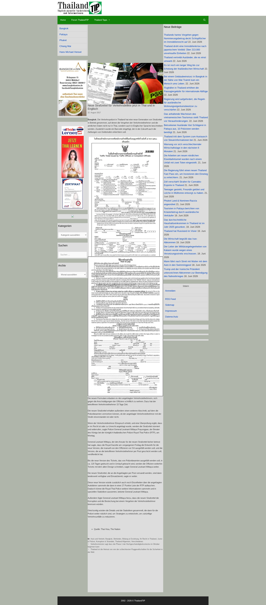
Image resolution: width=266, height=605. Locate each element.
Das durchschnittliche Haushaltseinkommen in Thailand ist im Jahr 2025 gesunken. (184, 223)
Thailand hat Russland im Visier (180, 231)
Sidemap (169, 305)
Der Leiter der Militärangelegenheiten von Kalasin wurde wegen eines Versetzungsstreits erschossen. (185, 250)
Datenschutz (171, 316)
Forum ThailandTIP (80, 20)
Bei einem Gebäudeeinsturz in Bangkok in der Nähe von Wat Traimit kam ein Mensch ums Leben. (185, 80)
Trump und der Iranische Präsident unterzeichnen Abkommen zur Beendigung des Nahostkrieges (185, 273)
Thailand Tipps (100, 20)
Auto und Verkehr (97, 539)
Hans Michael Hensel (70, 52)
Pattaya (63, 34)
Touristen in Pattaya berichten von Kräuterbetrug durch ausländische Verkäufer (181, 212)
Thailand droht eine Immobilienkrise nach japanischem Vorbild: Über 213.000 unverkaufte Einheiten (185, 50)
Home (63, 20)
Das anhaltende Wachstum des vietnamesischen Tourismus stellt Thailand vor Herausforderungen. (186, 117)
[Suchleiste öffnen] (204, 20)
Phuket (63, 40)
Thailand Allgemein (122, 541)
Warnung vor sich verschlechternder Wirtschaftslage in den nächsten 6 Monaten (182, 148)
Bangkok (108, 539)
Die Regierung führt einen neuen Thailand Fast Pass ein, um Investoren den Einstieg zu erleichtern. (186, 174)
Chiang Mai (65, 46)
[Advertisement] (125, 43)
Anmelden (170, 290)
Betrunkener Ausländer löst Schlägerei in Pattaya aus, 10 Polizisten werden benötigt (185, 129)
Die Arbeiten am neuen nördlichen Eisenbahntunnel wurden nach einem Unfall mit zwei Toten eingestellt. (183, 159)
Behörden (117, 539)
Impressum (171, 311)
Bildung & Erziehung (130, 539)
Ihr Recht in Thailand (148, 539)
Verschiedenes (137, 541)
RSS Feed (170, 299)
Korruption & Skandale (105, 541)
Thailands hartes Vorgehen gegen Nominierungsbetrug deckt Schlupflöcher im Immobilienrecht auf (185, 38)
